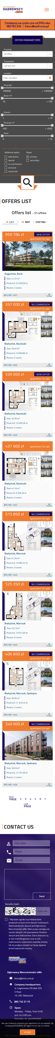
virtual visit (13, 171)
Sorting (41, 222)
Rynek (29, 152)
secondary (34, 160)
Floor (6, 133)
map (27, 222)
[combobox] (24, 78)
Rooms (7, 112)
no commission (15, 164)
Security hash (12, 904)
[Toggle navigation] (47, 10)
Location (7, 73)
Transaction (9, 61)
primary (33, 156)
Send (41, 896)
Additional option (12, 152)
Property (7, 49)
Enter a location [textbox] (10, 77)
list (11, 222)
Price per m (9, 122)
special (11, 160)
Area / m (8, 95)
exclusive (12, 167)
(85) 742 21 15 (13, 26)
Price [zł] (8, 85)
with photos (13, 156)
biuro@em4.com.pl (37, 26)
